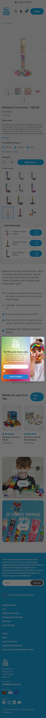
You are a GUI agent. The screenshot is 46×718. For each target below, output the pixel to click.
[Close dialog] (42, 338)
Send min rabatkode (16, 376)
